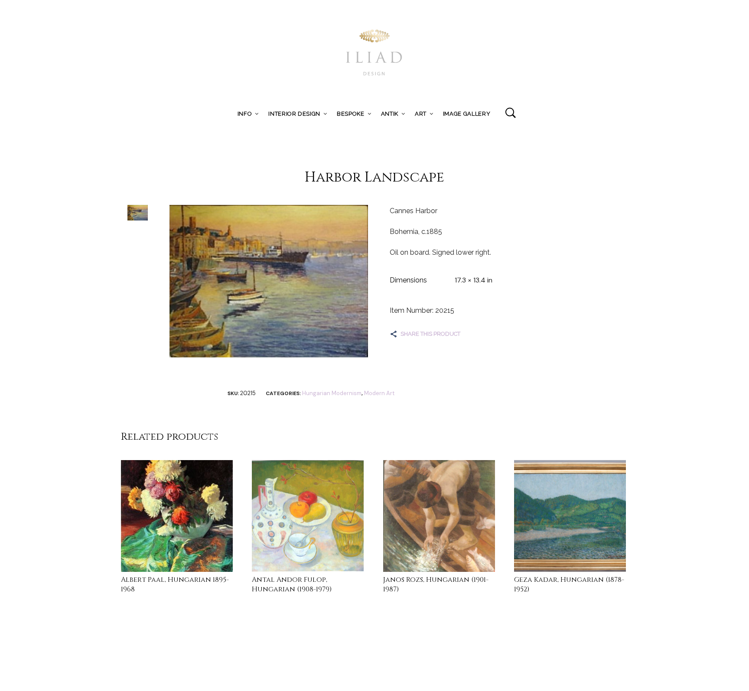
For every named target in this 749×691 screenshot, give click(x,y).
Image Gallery (466, 113)
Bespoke (351, 113)
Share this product (430, 334)
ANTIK (389, 113)
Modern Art (379, 393)
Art (421, 113)
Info (245, 113)
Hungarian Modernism (331, 393)
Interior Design (294, 113)
